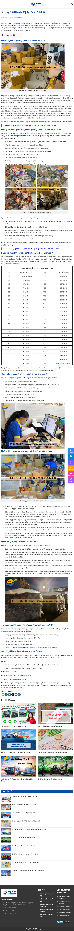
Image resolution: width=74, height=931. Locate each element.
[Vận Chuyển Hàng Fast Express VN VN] (37, 4)
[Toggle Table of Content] (18, 35)
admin (20, 17)
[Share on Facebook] (6, 694)
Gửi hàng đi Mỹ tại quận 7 (17, 28)
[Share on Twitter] (9, 694)
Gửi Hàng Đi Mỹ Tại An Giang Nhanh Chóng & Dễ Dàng (29, 829)
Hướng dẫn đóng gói (65, 912)
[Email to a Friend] (12, 694)
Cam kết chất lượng (64, 909)
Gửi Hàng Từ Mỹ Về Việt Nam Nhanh (23, 846)
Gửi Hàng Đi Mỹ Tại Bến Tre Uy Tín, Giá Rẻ (25, 862)
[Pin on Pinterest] (16, 694)
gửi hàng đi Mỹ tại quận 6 (33, 249)
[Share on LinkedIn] (19, 694)
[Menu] (2, 4)
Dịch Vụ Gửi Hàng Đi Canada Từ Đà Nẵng (25, 854)
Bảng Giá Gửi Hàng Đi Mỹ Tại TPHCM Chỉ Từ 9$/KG (36, 125)
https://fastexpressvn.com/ (17, 679)
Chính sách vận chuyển (65, 907)
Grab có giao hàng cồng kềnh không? (24, 837)
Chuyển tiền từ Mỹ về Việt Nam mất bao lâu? (26, 821)
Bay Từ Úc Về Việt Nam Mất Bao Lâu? (24, 804)
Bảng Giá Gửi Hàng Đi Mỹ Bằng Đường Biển (25, 813)
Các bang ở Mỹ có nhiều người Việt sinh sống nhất (28, 870)
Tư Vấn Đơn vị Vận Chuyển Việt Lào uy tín (25, 796)
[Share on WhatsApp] (3, 694)
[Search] (72, 4)
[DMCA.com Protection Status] (63, 921)
